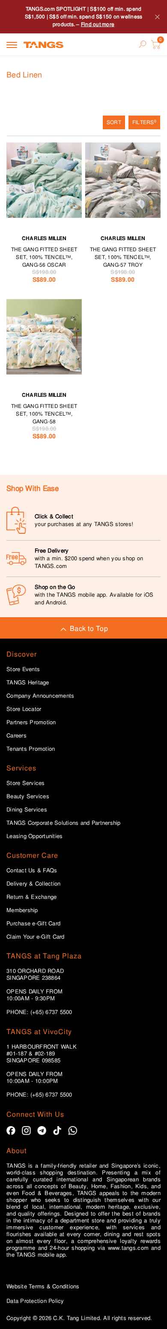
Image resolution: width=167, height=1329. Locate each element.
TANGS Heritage (27, 682)
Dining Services (26, 809)
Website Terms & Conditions (43, 1286)
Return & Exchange (31, 897)
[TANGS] (43, 44)
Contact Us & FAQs (31, 870)
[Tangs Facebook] (10, 1130)
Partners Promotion (31, 722)
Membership (22, 910)
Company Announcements (40, 696)
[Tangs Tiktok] (57, 1130)
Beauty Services (27, 796)
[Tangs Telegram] (41, 1130)
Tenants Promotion (30, 749)
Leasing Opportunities (34, 836)
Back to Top (89, 628)
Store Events (23, 669)
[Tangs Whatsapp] (72, 1130)
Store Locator (23, 709)
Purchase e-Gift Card (33, 923)
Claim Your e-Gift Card (35, 937)
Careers (16, 735)
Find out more (97, 24)
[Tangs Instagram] (26, 1130)
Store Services (25, 783)
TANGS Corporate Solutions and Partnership (63, 823)
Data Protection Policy (35, 1301)
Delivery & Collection (33, 883)
